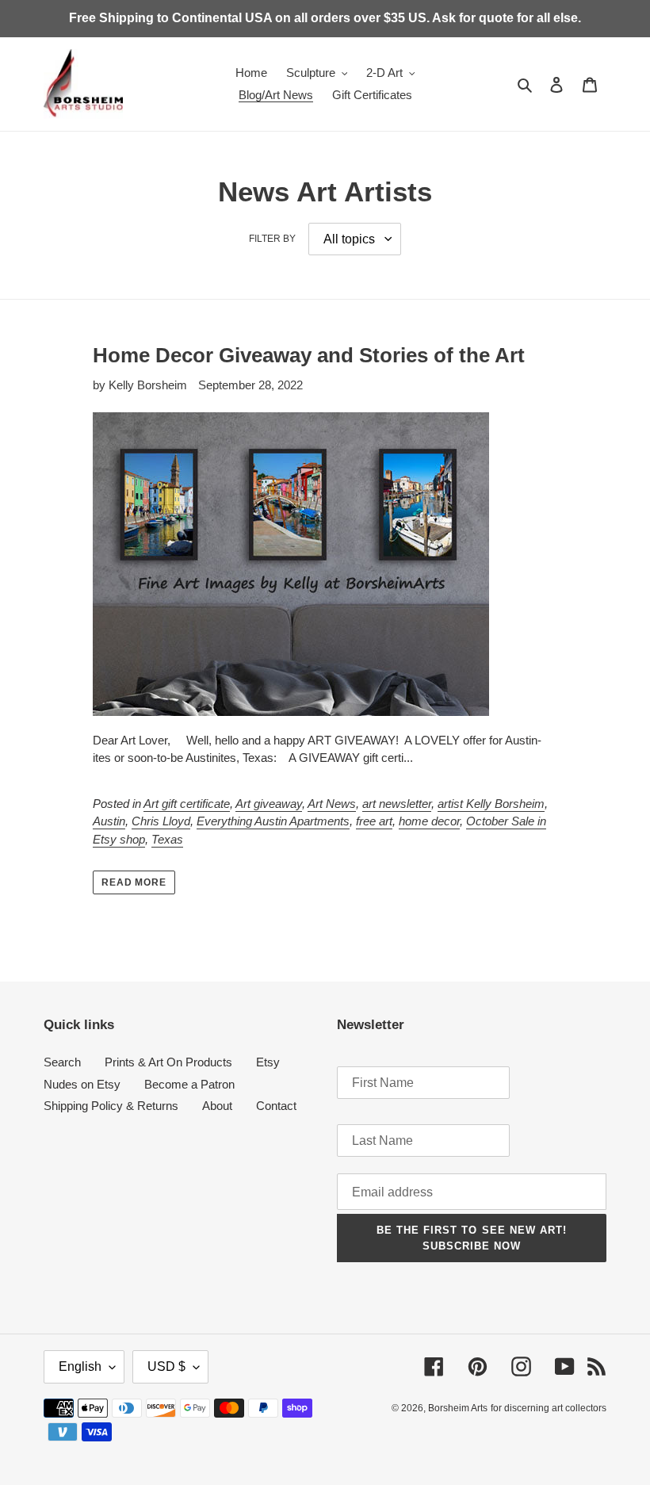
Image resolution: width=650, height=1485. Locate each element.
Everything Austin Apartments (273, 821)
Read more (134, 882)
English (80, 1366)
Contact (276, 1105)
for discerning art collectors (548, 1408)
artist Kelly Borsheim (491, 803)
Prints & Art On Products (168, 1062)
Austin (109, 821)
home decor (429, 821)
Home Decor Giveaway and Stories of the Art (309, 355)
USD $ (166, 1366)
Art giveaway (268, 803)
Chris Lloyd (161, 821)
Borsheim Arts (458, 1408)
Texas (167, 839)
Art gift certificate (186, 803)
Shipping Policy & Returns (111, 1105)
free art (374, 821)
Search (62, 1062)
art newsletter (396, 803)
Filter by (272, 238)
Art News (332, 803)
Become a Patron (189, 1084)
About (217, 1105)
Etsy (268, 1062)
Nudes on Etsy (82, 1084)
